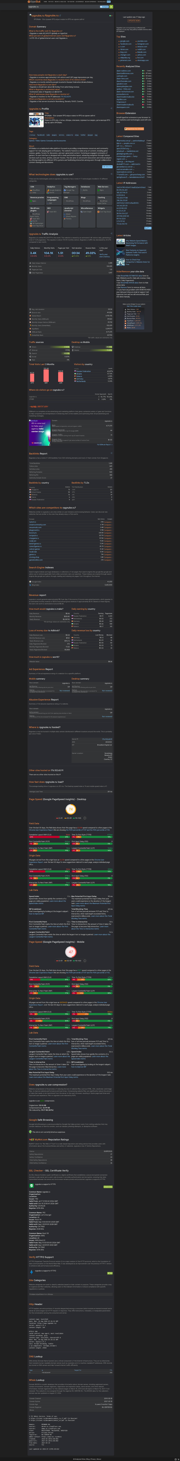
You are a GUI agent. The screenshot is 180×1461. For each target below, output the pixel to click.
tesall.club (33, 552)
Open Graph (87, 212)
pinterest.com (125, 60)
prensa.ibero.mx (123, 94)
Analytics (51, 187)
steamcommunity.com (37, 525)
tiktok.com (124, 49)
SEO (49, 208)
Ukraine (79, 374)
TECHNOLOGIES (101, 1)
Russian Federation (83, 371)
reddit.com (141, 49)
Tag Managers (70, 187)
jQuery (68, 214)
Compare (105, 7)
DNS (35, 1356)
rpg (96, 135)
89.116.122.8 (121, 219)
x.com (122, 47)
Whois (36, 1380)
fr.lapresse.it (121, 102)
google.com (124, 41)
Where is (45, 727)
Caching (101, 198)
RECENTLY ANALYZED (60, 1)
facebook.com (125, 44)
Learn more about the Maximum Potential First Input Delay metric (53, 1077)
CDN (32, 187)
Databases (85, 187)
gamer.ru (32, 555)
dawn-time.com (122, 79)
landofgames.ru (35, 544)
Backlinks (38, 453)
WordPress (70, 201)
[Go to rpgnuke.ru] (60, 15)
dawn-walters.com (124, 71)
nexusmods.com (35, 527)
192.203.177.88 (122, 198)
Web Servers (103, 187)
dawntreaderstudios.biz (125, 97)
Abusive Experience (44, 699)
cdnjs (34, 193)
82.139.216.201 (122, 190)
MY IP (108, 1)
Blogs (83, 198)
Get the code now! (134, 306)
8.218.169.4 (121, 195)
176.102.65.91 (66, 97)
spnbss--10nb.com (124, 89)
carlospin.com (122, 76)
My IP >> (148, 228)
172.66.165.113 (122, 224)
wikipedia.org (125, 58)
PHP (50, 203)
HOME (45, 1)
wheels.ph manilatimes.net (127, 151)
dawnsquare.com (123, 107)
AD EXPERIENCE (80, 1)
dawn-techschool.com (125, 92)
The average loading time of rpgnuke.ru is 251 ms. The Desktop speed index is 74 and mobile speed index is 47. (68, 786)
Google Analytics (55, 190)
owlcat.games (34, 549)
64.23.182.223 (122, 208)
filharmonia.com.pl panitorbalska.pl (131, 141)
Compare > (108, 522)
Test (110, 1273)
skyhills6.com (121, 99)
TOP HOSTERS (70, 1)
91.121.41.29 (121, 211)
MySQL (85, 190)
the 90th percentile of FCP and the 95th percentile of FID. (88, 830)
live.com (140, 58)
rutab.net (32, 541)
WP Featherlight (37, 223)
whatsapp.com (143, 60)
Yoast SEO (36, 219)
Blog (88, 1459)
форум (90, 135)
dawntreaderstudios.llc (125, 105)
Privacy (93, 1459)
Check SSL (108, 1187)
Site (37, 1280)
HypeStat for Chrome (135, 129)
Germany (79, 379)
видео (54, 135)
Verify (41, 1257)
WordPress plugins (34, 209)
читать (61, 135)
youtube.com (142, 41)
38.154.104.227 (122, 213)
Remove (124, 287)
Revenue (37, 595)
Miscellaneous (87, 208)
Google (41, 1119)
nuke (48, 135)
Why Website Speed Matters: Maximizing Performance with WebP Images (137, 243)
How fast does (46, 782)
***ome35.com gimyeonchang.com (131, 175)
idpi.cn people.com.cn (126, 143)
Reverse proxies (37, 198)
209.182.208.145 (123, 216)
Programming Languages (52, 199)
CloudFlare (36, 190)
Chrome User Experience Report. (41, 830)
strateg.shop (34, 557)
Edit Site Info (107, 167)
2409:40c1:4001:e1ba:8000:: (128, 203)
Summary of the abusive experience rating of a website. (48, 704)
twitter (83, 135)
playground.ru (34, 530)
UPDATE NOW (134, 21)
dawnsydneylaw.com (124, 86)
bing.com (123, 52)
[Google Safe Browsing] (30, 1131)
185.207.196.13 (122, 193)
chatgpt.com (125, 55)
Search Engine (41, 567)
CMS (66, 198)
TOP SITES (50, 1)
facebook (40, 135)
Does (48, 1084)
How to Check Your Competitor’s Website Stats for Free (138, 262)
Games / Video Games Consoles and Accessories (47, 141)
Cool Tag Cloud (37, 226)
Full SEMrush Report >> (105, 445)
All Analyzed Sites (79, 1459)
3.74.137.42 (121, 221)
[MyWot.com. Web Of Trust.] (31, 1140)
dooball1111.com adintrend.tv (128, 164)
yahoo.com (141, 55)
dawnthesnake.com (124, 81)
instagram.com (143, 44)
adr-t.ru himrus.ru (124, 146)
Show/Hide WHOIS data (129, 283)
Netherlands (81, 381)
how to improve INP (36, 914)
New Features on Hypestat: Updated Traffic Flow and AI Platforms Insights (136, 252)
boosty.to (33, 533)
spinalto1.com (122, 84)
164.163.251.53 (122, 206)
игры (77, 135)
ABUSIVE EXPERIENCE (90, 1)
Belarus (79, 376)
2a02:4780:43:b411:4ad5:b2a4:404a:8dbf (132, 187)
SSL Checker (49, 1170)
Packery (68, 219)
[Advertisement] (71, 57)
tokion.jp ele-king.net (125, 162)
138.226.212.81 (122, 200)
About (99, 1459)
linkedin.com (141, 52)
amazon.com (142, 47)
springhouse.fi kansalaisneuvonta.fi (130, 177)
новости (69, 135)
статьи (32, 135)
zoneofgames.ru (35, 546)
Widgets (101, 208)
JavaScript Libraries (68, 209)
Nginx (102, 190)
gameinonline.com (36, 560)
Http (35, 1304)
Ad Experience (41, 669)
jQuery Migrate (71, 216)
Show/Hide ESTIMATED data (131, 276)
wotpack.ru (33, 536)
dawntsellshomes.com (125, 73)
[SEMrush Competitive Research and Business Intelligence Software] (38, 407)
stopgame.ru (34, 538)
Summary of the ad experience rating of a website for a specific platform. (55, 673)
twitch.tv (32, 522)
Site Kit (51, 193)
